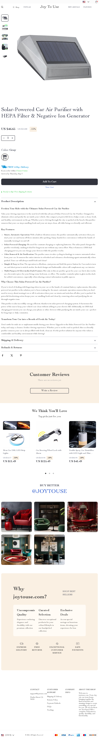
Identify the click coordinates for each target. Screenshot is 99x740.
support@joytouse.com (38, 694)
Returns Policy (52, 700)
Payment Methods (53, 703)
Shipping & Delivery (54, 697)
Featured (87, 7)
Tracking (50, 710)
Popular (27, 7)
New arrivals (74, 7)
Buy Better (49, 485)
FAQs (49, 707)
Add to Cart (49, 182)
